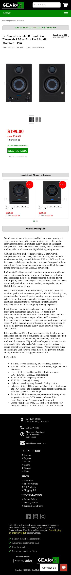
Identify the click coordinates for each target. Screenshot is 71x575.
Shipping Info (30, 490)
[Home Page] (13, 8)
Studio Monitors (17, 21)
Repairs (27, 458)
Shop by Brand (30, 484)
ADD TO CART (18, 150)
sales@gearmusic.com (36, 443)
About (26, 471)
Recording (6, 21)
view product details (19, 157)
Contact (27, 468)
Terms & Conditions (33, 506)
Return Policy (30, 499)
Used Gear (28, 480)
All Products (29, 487)
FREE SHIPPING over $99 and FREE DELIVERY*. (36, 28)
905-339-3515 (32, 428)
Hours (26, 465)
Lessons (27, 455)
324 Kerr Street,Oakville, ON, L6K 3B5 (37, 420)
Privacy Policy (30, 502)
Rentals (27, 461)
